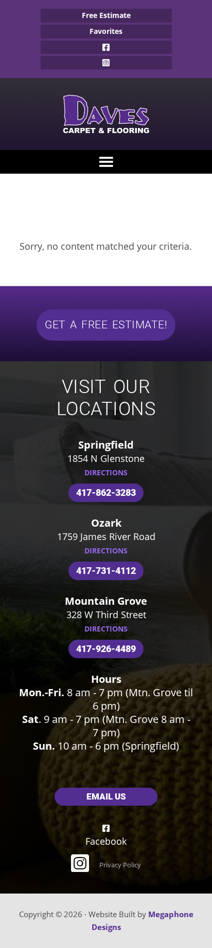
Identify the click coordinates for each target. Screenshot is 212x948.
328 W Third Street (106, 614)
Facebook (106, 47)
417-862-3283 (106, 492)
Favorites (106, 31)
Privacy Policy (120, 864)
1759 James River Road (106, 536)
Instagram (106, 62)
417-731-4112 (106, 570)
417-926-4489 (106, 648)
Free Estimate (106, 15)
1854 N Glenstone (106, 458)
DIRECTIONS (106, 472)
